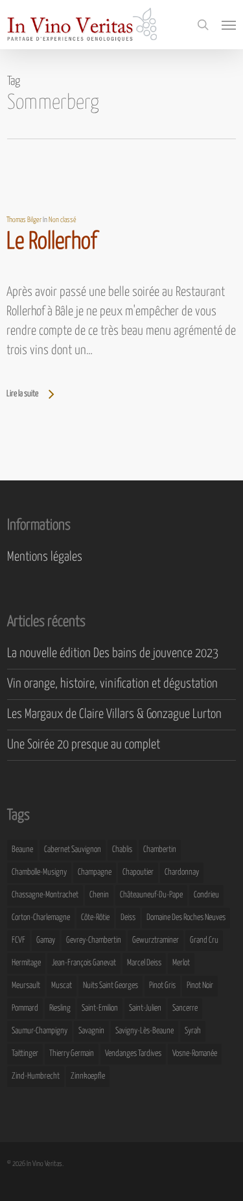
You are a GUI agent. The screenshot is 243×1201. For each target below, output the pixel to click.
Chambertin (159, 850)
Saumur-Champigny (39, 1031)
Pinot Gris (162, 986)
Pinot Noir (200, 986)
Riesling (60, 1008)
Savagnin (91, 1031)
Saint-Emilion (100, 1008)
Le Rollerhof (51, 242)
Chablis (122, 850)
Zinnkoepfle (88, 1076)
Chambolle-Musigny (39, 872)
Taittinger (25, 1053)
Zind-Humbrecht (36, 1076)
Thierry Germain (71, 1053)
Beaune (22, 850)
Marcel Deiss (144, 963)
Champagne (94, 872)
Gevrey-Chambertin (93, 940)
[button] (229, 24)
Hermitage (26, 963)
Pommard (25, 1008)
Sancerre (185, 1008)
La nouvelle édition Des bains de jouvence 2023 (112, 653)
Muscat (61, 986)
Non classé (62, 219)
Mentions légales (44, 557)
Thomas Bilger (23, 219)
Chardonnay (182, 872)
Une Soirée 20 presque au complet (83, 745)
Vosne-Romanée (194, 1053)
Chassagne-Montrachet (45, 895)
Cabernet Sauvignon (72, 850)
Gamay (45, 940)
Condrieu (206, 895)
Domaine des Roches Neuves (186, 918)
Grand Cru (204, 940)
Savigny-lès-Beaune (144, 1031)
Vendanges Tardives (133, 1053)
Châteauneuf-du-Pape (151, 895)
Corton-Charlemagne (41, 918)
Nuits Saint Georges (110, 986)
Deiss (128, 918)
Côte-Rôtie (95, 918)
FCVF (18, 940)
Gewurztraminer (155, 940)
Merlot (181, 963)
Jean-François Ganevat (84, 963)
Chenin (99, 895)
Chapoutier (138, 872)
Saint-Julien (145, 1008)
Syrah (193, 1031)
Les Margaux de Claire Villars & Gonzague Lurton (114, 714)
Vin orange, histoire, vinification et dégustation (112, 684)
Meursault (26, 986)
